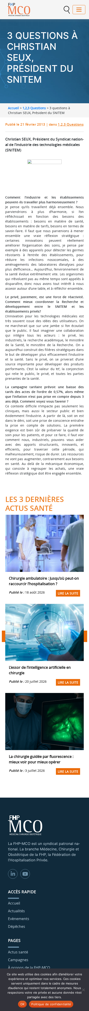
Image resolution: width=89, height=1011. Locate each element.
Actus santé (18, 952)
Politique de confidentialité (51, 1004)
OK (22, 1004)
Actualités (16, 910)
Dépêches (16, 926)
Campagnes (18, 959)
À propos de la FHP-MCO (29, 967)
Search (66, 10)
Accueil (13, 108)
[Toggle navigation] (79, 9)
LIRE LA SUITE (68, 593)
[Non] (83, 989)
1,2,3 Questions (34, 108)
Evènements (18, 918)
